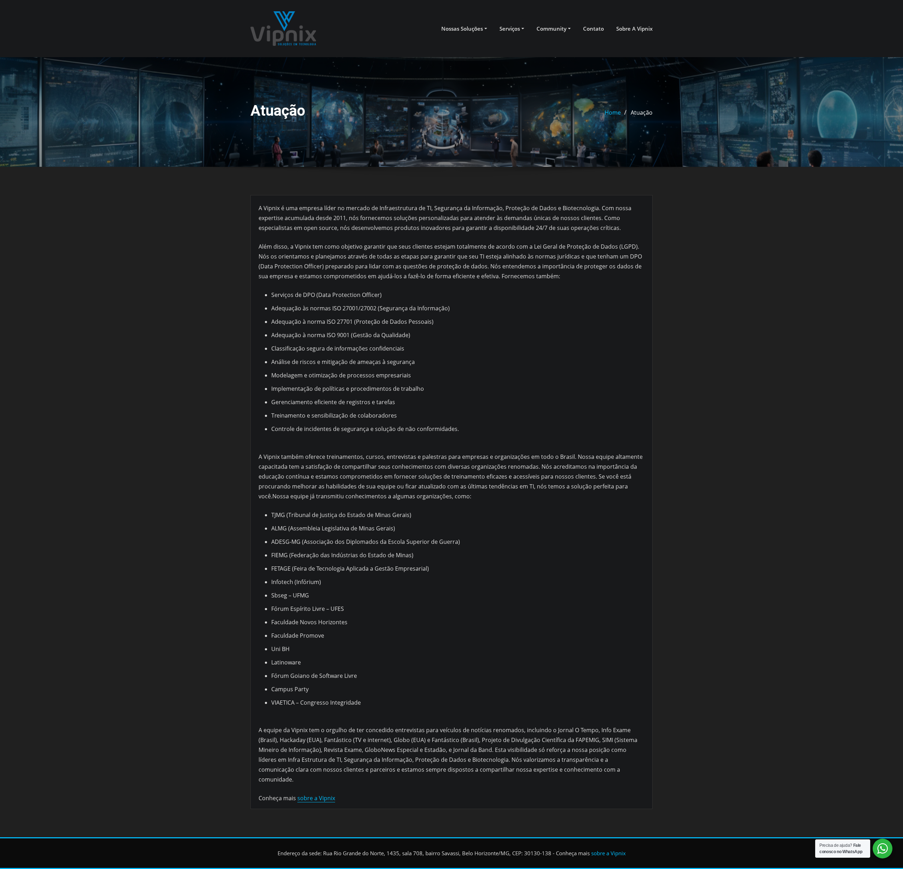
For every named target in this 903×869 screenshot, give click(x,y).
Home (613, 112)
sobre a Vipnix (316, 798)
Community (552, 28)
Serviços (510, 28)
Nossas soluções (462, 28)
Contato (593, 28)
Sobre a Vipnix (634, 28)
